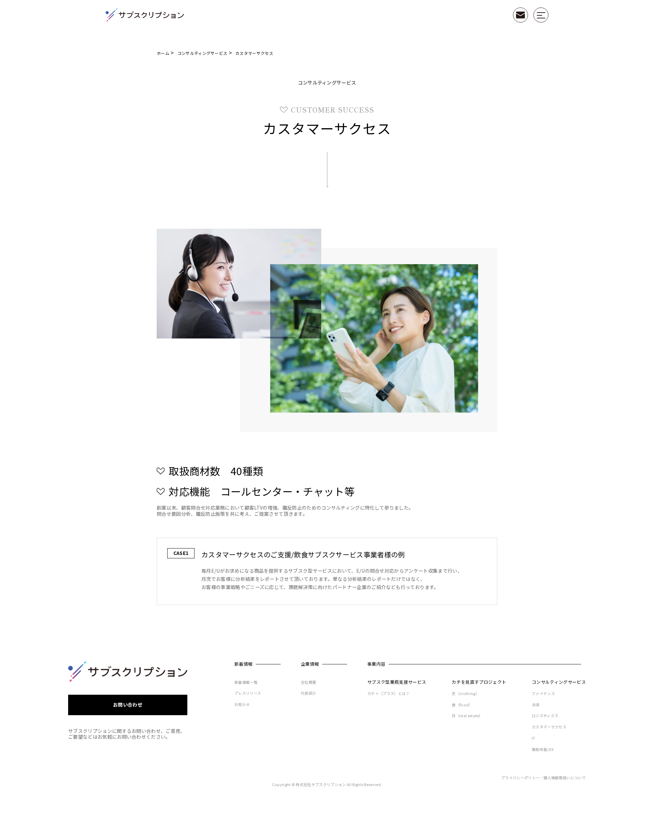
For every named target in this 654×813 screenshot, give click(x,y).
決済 (536, 705)
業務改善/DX (543, 749)
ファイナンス (543, 693)
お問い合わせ (127, 704)
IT (533, 738)
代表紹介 (308, 693)
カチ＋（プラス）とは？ (388, 693)
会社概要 (308, 682)
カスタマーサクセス (549, 727)
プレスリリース (247, 693)
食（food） (462, 705)
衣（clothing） (465, 693)
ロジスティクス (545, 715)
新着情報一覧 (246, 682)
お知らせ (242, 704)
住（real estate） (467, 715)
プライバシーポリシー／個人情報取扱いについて (543, 778)
